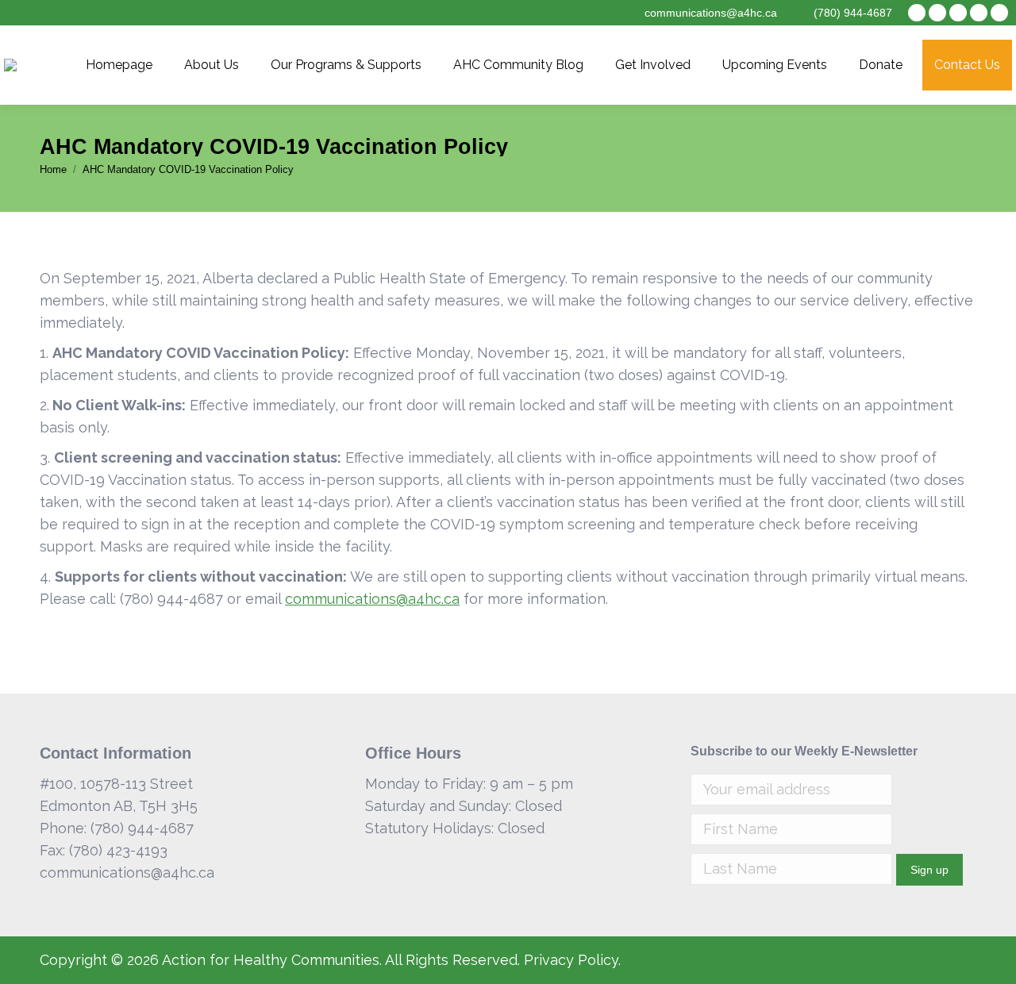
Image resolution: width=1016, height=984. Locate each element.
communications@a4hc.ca (372, 598)
